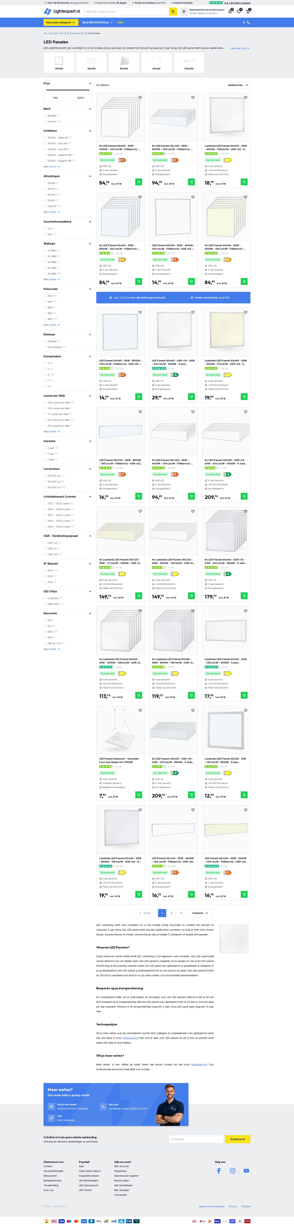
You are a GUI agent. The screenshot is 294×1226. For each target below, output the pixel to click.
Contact (48, 1166)
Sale (120, 22)
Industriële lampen (89, 1175)
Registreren (120, 1171)
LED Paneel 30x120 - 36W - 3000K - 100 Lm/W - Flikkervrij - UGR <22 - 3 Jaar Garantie (226, 860)
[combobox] (126, 11)
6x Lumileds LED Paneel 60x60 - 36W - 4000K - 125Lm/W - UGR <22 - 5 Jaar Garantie (120, 661)
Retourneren (50, 1175)
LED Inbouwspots (88, 1185)
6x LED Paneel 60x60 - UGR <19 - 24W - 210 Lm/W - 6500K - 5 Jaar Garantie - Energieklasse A (225, 561)
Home (60, 33)
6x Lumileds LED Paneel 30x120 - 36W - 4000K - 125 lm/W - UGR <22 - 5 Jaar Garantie (173, 561)
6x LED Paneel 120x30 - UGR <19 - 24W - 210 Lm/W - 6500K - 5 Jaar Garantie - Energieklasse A (172, 760)
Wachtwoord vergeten (126, 1175)
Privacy (233, 1206)
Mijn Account (121, 1166)
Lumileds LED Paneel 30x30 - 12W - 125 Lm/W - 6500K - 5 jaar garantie (225, 760)
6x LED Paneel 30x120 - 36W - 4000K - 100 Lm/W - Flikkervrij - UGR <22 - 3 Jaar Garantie (171, 462)
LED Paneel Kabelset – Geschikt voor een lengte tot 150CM (119, 760)
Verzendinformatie (53, 1171)
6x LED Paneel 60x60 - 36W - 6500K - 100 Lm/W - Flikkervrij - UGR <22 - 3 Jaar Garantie (118, 247)
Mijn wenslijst (121, 1190)
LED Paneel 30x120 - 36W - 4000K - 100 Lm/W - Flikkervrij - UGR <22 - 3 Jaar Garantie (173, 860)
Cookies (245, 1206)
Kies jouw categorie (58, 22)
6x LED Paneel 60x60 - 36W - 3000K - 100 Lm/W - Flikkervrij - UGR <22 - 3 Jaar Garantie (224, 247)
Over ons (49, 1190)
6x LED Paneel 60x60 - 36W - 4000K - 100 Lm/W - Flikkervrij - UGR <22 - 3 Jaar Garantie (118, 147)
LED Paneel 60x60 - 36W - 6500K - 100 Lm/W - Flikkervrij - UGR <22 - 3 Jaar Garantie (120, 362)
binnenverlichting (75, 33)
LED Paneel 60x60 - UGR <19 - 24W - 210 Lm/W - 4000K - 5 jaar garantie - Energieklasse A (173, 362)
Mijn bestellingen (123, 1185)
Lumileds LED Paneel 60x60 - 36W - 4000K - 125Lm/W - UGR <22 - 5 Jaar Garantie (226, 147)
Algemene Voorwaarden (212, 1206)
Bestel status (121, 1180)
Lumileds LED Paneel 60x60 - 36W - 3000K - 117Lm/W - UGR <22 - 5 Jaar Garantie (226, 362)
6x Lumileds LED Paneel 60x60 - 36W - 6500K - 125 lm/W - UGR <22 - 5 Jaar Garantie (173, 661)
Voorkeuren (120, 1194)
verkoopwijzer (130, 1038)
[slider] (45, 90)
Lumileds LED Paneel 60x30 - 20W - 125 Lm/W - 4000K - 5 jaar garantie (226, 661)
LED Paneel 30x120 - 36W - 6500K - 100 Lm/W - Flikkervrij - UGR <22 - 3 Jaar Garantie (120, 462)
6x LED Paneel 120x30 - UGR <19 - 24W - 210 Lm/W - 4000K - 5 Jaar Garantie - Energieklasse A (225, 462)
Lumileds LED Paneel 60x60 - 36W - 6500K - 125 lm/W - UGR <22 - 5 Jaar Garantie (120, 860)
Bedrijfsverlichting (96, 22)
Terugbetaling (51, 1185)
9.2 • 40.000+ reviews (237, 3)
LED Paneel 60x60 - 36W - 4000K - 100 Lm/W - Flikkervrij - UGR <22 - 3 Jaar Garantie (173, 247)
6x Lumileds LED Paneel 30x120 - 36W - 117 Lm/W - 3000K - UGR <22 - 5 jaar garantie (120, 561)
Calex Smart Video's (90, 1171)
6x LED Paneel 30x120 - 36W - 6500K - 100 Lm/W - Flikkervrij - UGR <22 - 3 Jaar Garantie (171, 147)
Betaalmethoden (53, 1180)
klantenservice (199, 1064)
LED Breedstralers (88, 1180)
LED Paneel (85, 1190)
